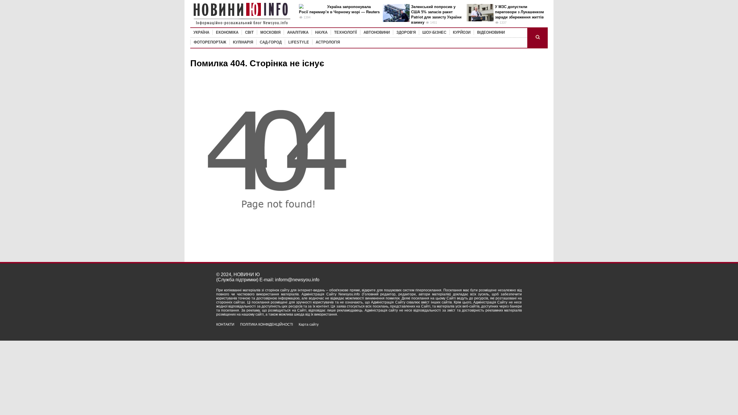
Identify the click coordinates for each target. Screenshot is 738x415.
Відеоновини (491, 32)
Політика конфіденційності (266, 324)
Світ (249, 32)
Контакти (225, 324)
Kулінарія (243, 42)
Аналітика (297, 32)
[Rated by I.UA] (509, 329)
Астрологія (328, 42)
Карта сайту (309, 324)
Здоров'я (406, 32)
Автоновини (377, 32)
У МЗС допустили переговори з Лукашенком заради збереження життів (519, 12)
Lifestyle (298, 42)
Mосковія (270, 32)
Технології (345, 32)
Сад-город (271, 42)
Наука (321, 32)
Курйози (461, 32)
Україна (201, 32)
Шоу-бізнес (434, 32)
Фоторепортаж (210, 42)
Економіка (227, 32)
